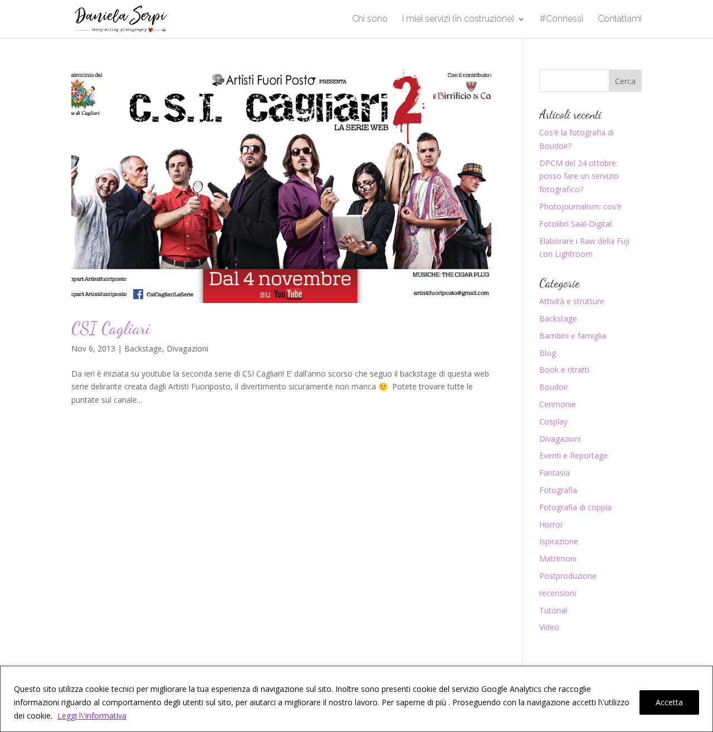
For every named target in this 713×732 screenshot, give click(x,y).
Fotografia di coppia (575, 507)
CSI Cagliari (110, 328)
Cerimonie (557, 404)
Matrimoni (558, 558)
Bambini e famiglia (572, 335)
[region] (356, 699)
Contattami (620, 19)
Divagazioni (187, 348)
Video (549, 627)
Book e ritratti (564, 369)
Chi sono (370, 19)
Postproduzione (568, 575)
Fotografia (558, 490)
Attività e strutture (571, 301)
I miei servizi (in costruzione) (458, 19)
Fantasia (554, 472)
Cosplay (553, 421)
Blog (547, 353)
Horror (551, 524)
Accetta (669, 702)
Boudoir (553, 387)
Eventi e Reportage (573, 455)
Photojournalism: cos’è (580, 206)
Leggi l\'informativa (91, 715)
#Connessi (561, 19)
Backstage (143, 348)
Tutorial (553, 610)
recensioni (557, 593)
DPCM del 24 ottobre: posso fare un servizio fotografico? (579, 176)
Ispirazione (558, 541)
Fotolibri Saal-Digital (575, 223)
